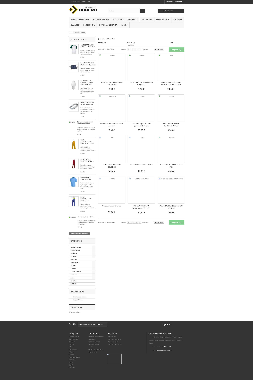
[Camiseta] (74, 49)
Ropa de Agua (162, 19)
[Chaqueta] (72, 217)
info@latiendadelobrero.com (164, 350)
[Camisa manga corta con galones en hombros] (141, 107)
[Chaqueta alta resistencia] (111, 190)
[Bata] (74, 85)
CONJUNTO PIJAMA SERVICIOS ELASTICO (141, 207)
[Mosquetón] (74, 106)
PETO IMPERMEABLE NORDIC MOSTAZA (87, 141)
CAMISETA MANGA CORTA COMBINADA (87, 46)
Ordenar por (102, 42)
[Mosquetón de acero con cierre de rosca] (111, 107)
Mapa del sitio (92, 352)
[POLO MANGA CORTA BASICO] (141, 149)
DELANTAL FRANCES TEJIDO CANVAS (171, 207)
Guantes (75, 25)
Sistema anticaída (108, 25)
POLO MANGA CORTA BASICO (86, 178)
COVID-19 (73, 284)
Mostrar (129, 42)
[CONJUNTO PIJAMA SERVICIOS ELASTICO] (141, 190)
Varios (124, 25)
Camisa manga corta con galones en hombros (85, 123)
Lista (183, 44)
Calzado (177, 19)
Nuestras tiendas (77, 300)
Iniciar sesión (179, 1)
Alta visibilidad (101, 19)
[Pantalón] (74, 144)
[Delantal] (74, 67)
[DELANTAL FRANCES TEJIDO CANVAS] (171, 190)
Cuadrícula (178, 44)
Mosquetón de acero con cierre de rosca (87, 103)
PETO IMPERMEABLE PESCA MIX (85, 199)
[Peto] (74, 164)
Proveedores (77, 307)
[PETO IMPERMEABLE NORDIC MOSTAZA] (171, 107)
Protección (89, 25)
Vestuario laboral (80, 19)
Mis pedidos (112, 336)
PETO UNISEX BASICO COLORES (87, 160)
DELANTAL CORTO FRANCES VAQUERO (87, 63)
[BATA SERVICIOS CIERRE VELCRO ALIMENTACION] (171, 66)
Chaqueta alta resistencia (86, 217)
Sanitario (132, 19)
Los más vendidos (94, 342)
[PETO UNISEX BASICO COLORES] (111, 149)
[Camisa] (72, 122)
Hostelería (118, 19)
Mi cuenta (112, 333)
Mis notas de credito (114, 339)
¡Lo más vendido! (79, 39)
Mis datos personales (114, 344)
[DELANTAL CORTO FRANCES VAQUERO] (141, 66)
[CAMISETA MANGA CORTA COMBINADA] (111, 66)
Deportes (73, 281)
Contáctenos (169, 1)
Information (77, 291)
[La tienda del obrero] (87, 9)
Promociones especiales (95, 336)
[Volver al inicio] (71, 32)
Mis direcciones (113, 342)
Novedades (91, 339)
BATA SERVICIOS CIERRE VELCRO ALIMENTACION (86, 82)
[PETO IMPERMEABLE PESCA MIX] (171, 149)
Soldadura (146, 19)
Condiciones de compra (79, 297)
